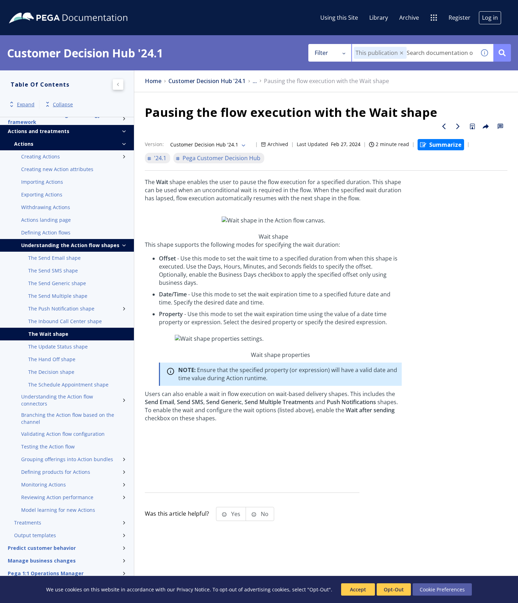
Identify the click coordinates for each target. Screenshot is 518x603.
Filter (321, 53)
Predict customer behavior (42, 548)
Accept (358, 589)
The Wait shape (48, 334)
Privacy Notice (193, 589)
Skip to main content (31, 8)
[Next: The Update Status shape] (458, 126)
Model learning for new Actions (58, 510)
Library (378, 17)
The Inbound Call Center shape (65, 321)
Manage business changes (42, 560)
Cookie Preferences (442, 589)
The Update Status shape (58, 346)
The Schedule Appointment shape (68, 384)
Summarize (445, 145)
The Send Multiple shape (57, 296)
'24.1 (160, 158)
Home (153, 81)
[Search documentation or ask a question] (502, 53)
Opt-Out (394, 589)
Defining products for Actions (55, 472)
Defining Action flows (45, 232)
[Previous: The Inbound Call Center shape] (444, 126)
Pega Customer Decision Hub (221, 158)
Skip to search (85, 8)
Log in (490, 17)
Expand (26, 104)
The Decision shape (51, 372)
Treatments (27, 522)
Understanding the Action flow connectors (57, 400)
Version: (154, 144)
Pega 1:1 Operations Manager (46, 573)
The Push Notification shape (61, 308)
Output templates (35, 535)
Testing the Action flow (48, 446)
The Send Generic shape (57, 283)
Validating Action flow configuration (63, 434)
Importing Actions (42, 181)
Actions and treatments (38, 131)
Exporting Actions (41, 194)
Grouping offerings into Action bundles (67, 459)
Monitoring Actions (43, 484)
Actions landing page (46, 219)
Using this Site (339, 17)
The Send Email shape (54, 258)
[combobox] (414, 53)
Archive (409, 17)
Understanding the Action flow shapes (70, 245)
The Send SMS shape (53, 270)
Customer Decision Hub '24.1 (207, 81)
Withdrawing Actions (45, 207)
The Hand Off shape (51, 359)
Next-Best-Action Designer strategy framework (54, 118)
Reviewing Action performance (57, 497)
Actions (23, 143)
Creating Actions (40, 156)
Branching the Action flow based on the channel (67, 418)
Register (459, 17)
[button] (401, 53)
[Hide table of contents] (118, 84)
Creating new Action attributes (57, 169)
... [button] (255, 81)
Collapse (63, 104)
